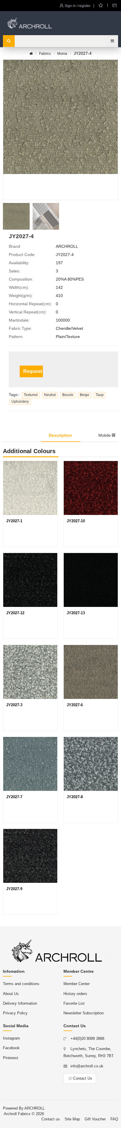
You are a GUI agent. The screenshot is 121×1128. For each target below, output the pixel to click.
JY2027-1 (14, 521)
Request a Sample (33, 371)
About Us (11, 994)
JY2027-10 (76, 521)
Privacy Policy (15, 1013)
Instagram (11, 1038)
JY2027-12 (15, 613)
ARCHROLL (34, 1108)
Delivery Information (20, 1003)
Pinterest (10, 1058)
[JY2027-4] (16, 216)
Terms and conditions (21, 984)
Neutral (50, 395)
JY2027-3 (14, 705)
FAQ (114, 1119)
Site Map (72, 1119)
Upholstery (20, 402)
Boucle (67, 395)
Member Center (76, 984)
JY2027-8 (75, 797)
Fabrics (45, 54)
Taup (100, 395)
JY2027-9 (14, 889)
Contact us (50, 1119)
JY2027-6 (75, 705)
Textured (31, 395)
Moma (62, 54)
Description (60, 435)
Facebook (11, 1048)
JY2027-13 (76, 613)
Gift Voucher (95, 1119)
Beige (84, 395)
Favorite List (74, 1003)
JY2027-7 (14, 797)
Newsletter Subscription (83, 1013)
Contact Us (82, 1078)
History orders (75, 994)
